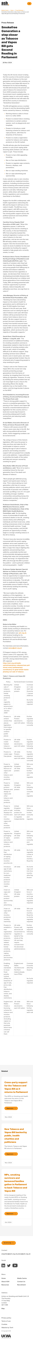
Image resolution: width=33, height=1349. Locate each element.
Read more (10, 1108)
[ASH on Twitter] (8, 1265)
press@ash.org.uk (15, 648)
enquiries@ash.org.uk (9, 1254)
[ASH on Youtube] (14, 1265)
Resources (5, 1285)
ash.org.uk (22, 633)
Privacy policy (6, 1318)
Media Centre (22, 1278)
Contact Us (21, 1281)
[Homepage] (5, 3)
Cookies (4, 1324)
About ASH (5, 1281)
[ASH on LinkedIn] (3, 1265)
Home (3, 1278)
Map (3, 1308)
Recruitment (21, 1285)
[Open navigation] (29, 3)
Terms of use (6, 1321)
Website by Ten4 (7, 1327)
